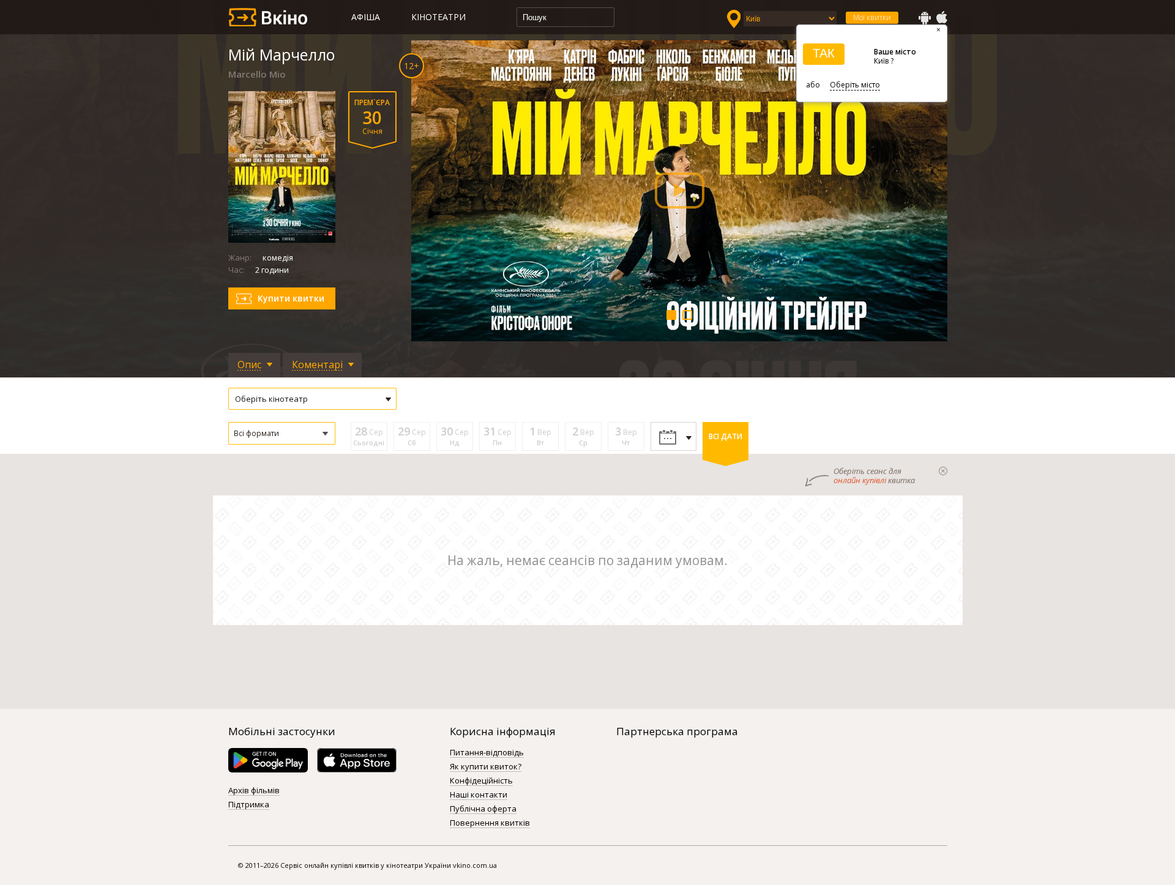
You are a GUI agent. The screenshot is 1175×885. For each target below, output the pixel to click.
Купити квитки (291, 298)
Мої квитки (872, 17)
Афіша (365, 17)
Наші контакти (478, 795)
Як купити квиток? (485, 767)
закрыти (943, 471)
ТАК (824, 53)
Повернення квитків (490, 823)
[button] (281, 433)
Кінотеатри (438, 17)
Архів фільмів (254, 791)
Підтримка (248, 805)
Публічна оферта (483, 809)
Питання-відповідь (487, 753)
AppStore (941, 17)
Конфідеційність (481, 781)
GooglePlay (925, 17)
